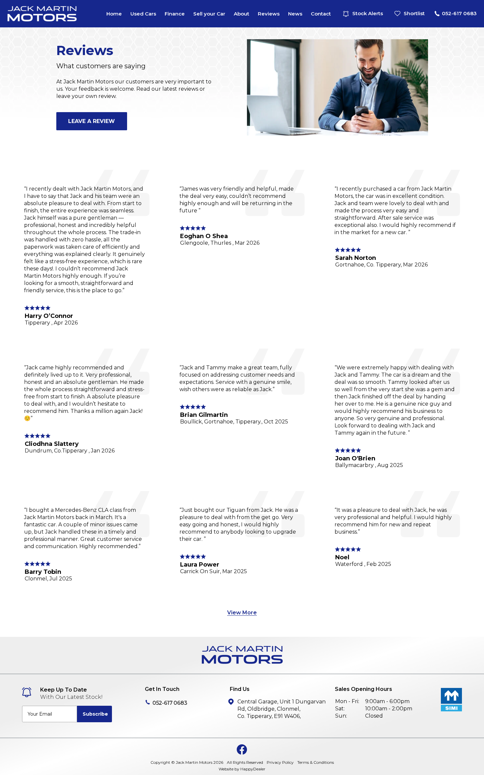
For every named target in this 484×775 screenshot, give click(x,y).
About (241, 14)
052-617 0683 (459, 13)
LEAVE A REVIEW (91, 121)
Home (114, 14)
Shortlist (414, 13)
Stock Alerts (367, 13)
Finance (175, 14)
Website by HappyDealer (242, 768)
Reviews (269, 14)
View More (242, 612)
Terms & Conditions (315, 762)
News (295, 14)
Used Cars (143, 14)
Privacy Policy (280, 762)
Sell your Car (209, 14)
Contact (321, 14)
